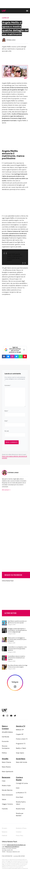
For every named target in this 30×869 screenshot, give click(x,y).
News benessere (7, 795)
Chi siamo (4, 828)
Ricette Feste (20, 809)
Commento (8, 385)
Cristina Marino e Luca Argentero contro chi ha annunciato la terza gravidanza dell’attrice (17, 648)
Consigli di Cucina (22, 783)
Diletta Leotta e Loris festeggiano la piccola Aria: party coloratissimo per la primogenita (17, 639)
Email (6, 421)
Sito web (7, 431)
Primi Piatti (19, 797)
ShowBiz (5, 759)
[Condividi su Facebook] (4, 356)
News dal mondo (21, 762)
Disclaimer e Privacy (21, 828)
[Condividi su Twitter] (16, 356)
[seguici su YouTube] (11, 715)
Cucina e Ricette (19, 778)
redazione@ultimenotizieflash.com (16, 845)
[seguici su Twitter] (15, 715)
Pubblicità (4, 835)
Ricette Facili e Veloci (21, 803)
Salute (4, 799)
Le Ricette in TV (21, 793)
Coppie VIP (5, 18)
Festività (5, 809)
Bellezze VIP (20, 730)
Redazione (4, 832)
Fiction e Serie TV (22, 739)
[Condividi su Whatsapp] (20, 356)
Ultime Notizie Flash (8, 581)
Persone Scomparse (5, 747)
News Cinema (6, 762)
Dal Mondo (5, 737)
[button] (27, 10)
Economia (5, 741)
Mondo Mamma (7, 790)
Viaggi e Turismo (7, 804)
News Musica (6, 767)
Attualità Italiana (7, 732)
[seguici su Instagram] (7, 715)
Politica (4, 753)
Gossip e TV (20, 726)
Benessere (6, 777)
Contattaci (18, 832)
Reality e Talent (21, 748)
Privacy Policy (19, 835)
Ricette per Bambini (19, 814)
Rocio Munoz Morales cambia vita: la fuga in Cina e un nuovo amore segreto (17, 666)
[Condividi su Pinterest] (25, 356)
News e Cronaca (5, 727)
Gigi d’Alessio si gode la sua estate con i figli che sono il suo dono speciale (17, 621)
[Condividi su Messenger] (8, 356)
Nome (6, 411)
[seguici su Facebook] (3, 715)
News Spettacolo (7, 771)
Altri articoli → (6, 490)
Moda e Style (6, 785)
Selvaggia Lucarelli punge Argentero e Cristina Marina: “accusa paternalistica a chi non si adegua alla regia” (17, 630)
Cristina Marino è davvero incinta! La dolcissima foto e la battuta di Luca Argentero (16, 658)
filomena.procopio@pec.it (12, 846)
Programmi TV (20, 744)
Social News (20, 759)
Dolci (17, 788)
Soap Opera (20, 753)
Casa (3, 781)
